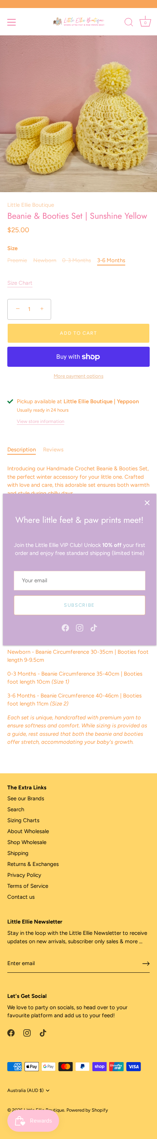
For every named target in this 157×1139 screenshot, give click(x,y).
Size (12, 248)
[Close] (147, 503)
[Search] (129, 23)
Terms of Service (27, 886)
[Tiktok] (93, 627)
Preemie (17, 260)
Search (15, 809)
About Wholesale (28, 831)
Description (21, 449)
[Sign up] (146, 963)
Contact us (21, 897)
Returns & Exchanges (33, 864)
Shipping (17, 853)
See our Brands (25, 798)
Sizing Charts (23, 820)
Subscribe (79, 605)
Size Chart (19, 283)
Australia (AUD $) (25, 1090)
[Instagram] (79, 627)
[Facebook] (65, 627)
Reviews (53, 449)
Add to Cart (78, 333)
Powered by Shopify (87, 1110)
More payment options (78, 376)
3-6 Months (111, 260)
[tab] (25, 450)
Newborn (44, 260)
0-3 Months (76, 260)
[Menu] (12, 22)
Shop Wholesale (26, 842)
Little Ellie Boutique (30, 205)
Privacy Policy (24, 875)
